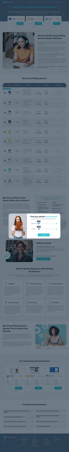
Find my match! (43, 234)
